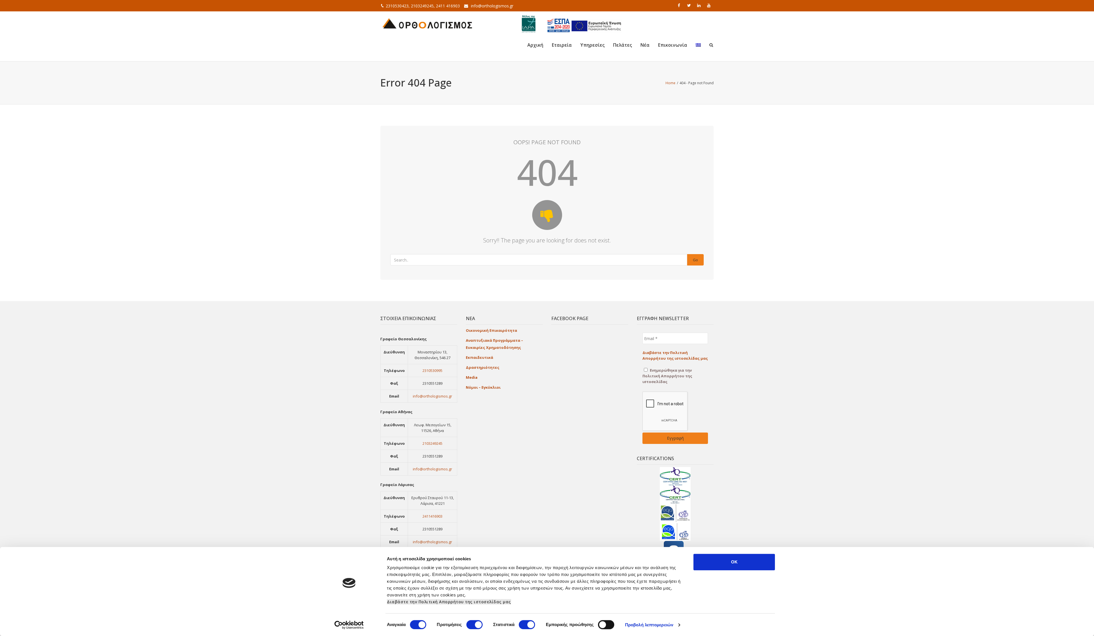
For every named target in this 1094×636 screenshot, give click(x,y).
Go (695, 259)
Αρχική (535, 45)
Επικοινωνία (672, 45)
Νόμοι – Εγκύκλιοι (483, 387)
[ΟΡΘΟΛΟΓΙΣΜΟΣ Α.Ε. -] (427, 22)
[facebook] (679, 5)
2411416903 (432, 516)
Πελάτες (622, 45)
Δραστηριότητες (482, 367)
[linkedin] (699, 5)
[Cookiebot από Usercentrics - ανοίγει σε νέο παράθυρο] (349, 625)
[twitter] (689, 5)
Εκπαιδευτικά (479, 357)
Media (471, 377)
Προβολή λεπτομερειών (649, 624)
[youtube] (709, 5)
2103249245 (432, 443)
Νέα (645, 45)
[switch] (474, 624)
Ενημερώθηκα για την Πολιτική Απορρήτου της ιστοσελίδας (667, 376)
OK (734, 561)
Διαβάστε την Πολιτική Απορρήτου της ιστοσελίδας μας (449, 601)
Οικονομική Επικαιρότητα (491, 330)
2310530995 (432, 370)
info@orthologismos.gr (492, 6)
